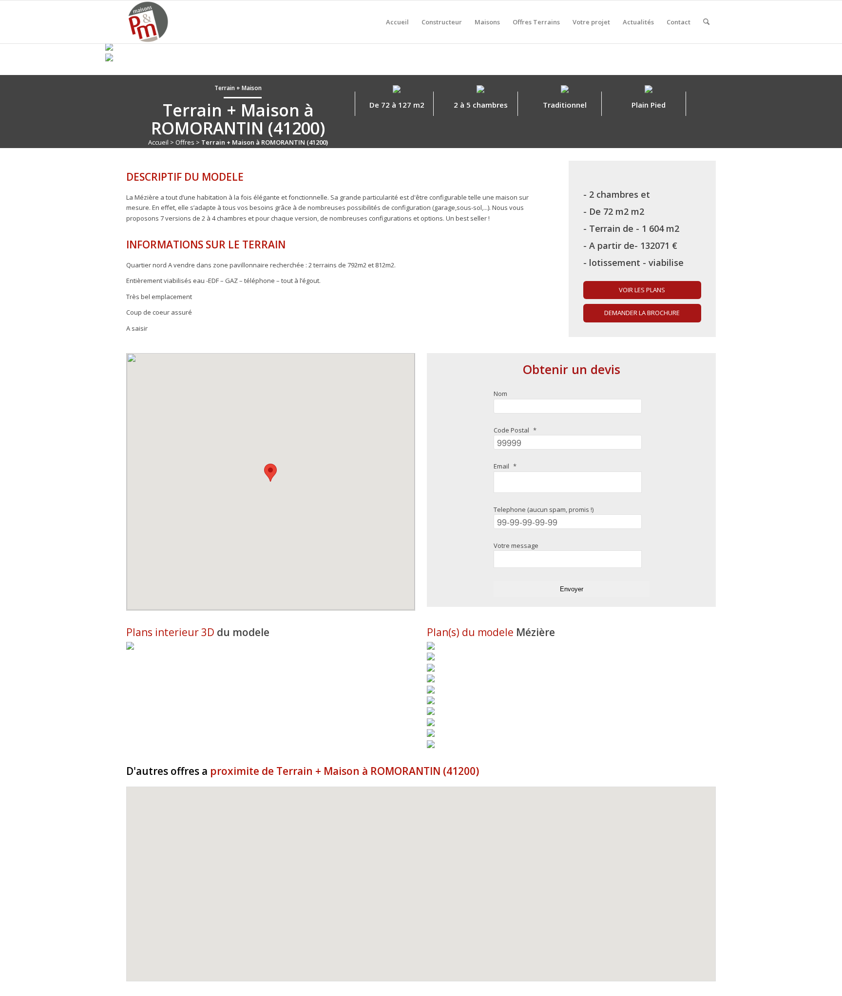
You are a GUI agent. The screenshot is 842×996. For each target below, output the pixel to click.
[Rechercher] (706, 21)
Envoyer (571, 589)
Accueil (158, 142)
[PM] (147, 21)
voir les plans (642, 289)
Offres (184, 142)
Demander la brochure (642, 312)
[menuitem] (397, 21)
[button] (270, 473)
